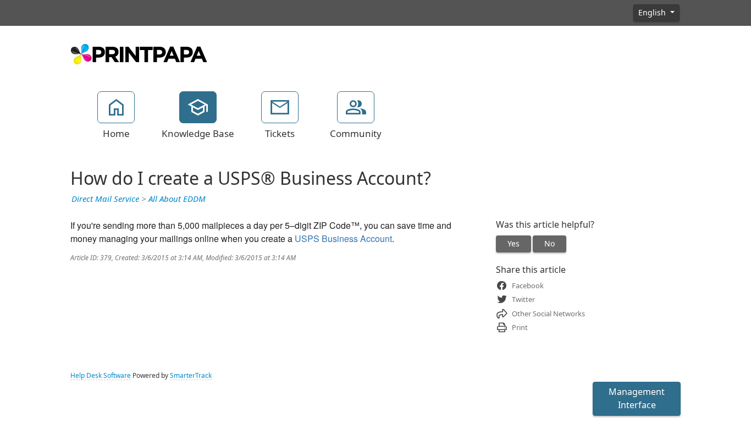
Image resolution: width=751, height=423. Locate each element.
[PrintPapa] (139, 53)
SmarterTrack (191, 376)
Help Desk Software (100, 376)
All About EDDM (177, 199)
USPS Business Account (343, 238)
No (549, 243)
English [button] (653, 12)
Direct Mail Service (105, 199)
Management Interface (637, 398)
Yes (513, 243)
